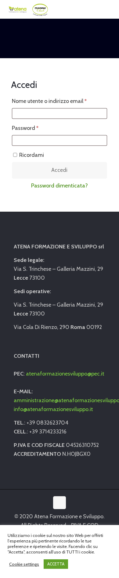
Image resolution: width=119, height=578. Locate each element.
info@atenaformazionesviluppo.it (53, 409)
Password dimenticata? (59, 185)
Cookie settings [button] (24, 564)
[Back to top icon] (59, 502)
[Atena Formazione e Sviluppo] (27, 9)
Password (36, 127)
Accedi (59, 170)
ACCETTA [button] (55, 563)
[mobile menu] (111, 9)
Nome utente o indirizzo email (59, 100)
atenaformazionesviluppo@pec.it (65, 373)
